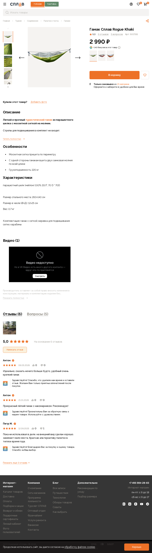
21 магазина (123, 84)
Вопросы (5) (37, 314)
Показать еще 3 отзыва (15, 463)
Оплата (7, 501)
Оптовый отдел (36, 510)
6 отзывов (103, 34)
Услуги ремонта (37, 520)
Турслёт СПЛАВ (37, 506)
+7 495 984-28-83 (139, 482)
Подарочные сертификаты (10, 517)
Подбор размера (87, 496)
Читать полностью (12, 139)
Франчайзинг (35, 515)
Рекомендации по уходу (87, 490)
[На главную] (17, 4)
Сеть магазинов (36, 493)
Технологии (59, 497)
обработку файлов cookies (79, 547)
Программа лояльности (34, 499)
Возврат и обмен (12, 510)
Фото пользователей (11, 530)
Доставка (8, 496)
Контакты (33, 529)
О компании (34, 488)
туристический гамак (39, 119)
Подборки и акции (13, 506)
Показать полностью (13, 298)
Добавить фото (39, 102)
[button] (4, 4)
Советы (57, 507)
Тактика (51, 4)
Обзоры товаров (62, 502)
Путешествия (60, 493)
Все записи (59, 488)
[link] (147, 21)
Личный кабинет (12, 523)
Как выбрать (60, 512)
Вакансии (33, 525)
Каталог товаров (13, 491)
